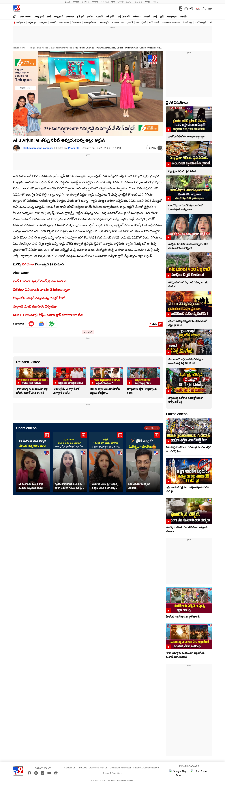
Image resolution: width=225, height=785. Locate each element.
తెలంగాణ (70, 16)
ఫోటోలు (90, 16)
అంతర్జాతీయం (90, 22)
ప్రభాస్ (130, 22)
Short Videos (26, 428)
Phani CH (73, 148)
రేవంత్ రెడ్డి (187, 22)
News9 (67, 2)
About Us (82, 767)
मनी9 (147, 2)
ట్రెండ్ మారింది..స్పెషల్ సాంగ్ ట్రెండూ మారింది (39, 281)
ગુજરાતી (105, 2)
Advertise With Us (98, 767)
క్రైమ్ (162, 16)
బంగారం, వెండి (118, 22)
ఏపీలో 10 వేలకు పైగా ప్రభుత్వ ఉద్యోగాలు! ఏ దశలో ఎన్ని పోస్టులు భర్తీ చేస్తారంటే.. (105, 486)
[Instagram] (42, 773)
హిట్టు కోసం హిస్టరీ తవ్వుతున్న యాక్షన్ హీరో (39, 298)
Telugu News (19, 47)
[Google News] (56, 773)
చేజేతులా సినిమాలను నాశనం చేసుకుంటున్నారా (41, 289)
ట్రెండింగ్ (147, 16)
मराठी (95, 2)
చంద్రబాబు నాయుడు (171, 22)
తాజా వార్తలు (25, 16)
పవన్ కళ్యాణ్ (200, 22)
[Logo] (16, 8)
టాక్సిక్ (52, 22)
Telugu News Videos (38, 47)
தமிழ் (129, 2)
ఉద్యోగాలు (20, 22)
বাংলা (113, 2)
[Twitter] (36, 773)
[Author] (16, 148)
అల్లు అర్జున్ (88, 332)
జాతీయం (137, 16)
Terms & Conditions (112, 773)
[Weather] (185, 8)
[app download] (179, 8)
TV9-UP (155, 2)
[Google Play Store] (178, 773)
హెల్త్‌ (155, 16)
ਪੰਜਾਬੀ (121, 2)
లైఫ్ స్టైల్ (80, 16)
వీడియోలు (76, 22)
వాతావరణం (64, 22)
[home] (15, 16)
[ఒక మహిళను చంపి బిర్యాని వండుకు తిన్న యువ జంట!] (33, 462)
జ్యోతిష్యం (32, 22)
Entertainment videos (61, 47)
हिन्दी (76, 2)
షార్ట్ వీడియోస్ (124, 16)
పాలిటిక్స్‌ (183, 16)
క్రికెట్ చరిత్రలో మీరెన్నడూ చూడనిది (139, 486)
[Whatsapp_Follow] (52, 324)
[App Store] (200, 773)
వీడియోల (28, 264)
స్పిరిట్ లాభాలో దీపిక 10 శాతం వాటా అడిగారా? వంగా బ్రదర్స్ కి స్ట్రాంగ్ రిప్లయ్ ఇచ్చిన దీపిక (69, 486)
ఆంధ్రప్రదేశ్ (58, 16)
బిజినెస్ (99, 16)
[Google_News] (41, 324)
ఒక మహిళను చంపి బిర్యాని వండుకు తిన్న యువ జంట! (31, 486)
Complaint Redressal (120, 767)
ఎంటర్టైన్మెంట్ (39, 16)
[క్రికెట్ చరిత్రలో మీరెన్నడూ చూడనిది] (143, 462)
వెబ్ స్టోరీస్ (110, 16)
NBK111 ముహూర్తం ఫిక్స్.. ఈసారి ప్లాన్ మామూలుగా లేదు (48, 315)
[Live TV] (196, 8)
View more (151, 428)
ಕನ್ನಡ (86, 2)
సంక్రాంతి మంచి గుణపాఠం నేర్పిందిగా (35, 306)
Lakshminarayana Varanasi (37, 148)
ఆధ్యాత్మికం (172, 16)
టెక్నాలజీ (43, 22)
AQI (191, 8)
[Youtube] (31, 324)
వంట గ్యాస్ (104, 22)
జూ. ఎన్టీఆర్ (141, 22)
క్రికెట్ (49, 16)
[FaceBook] (29, 773)
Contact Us (69, 767)
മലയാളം (138, 2)
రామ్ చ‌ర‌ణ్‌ (154, 22)
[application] (88, 93)
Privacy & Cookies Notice (146, 767)
